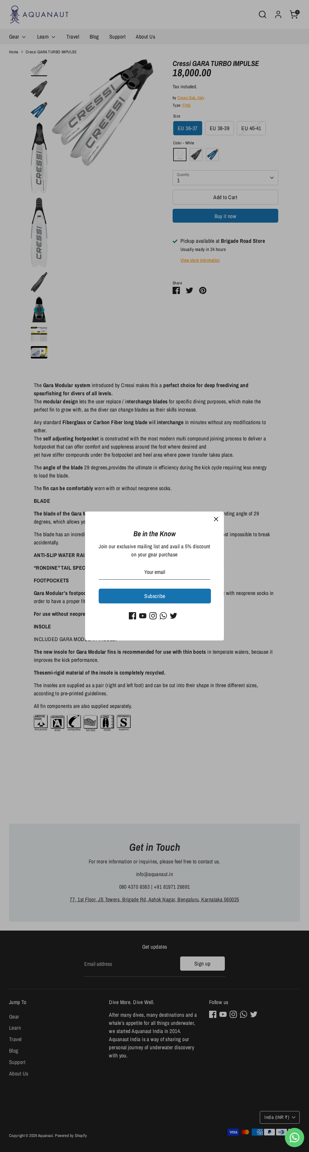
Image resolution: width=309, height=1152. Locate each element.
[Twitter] (173, 615)
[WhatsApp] (163, 615)
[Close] (216, 519)
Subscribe (154, 596)
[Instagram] (153, 615)
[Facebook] (132, 615)
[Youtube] (142, 615)
